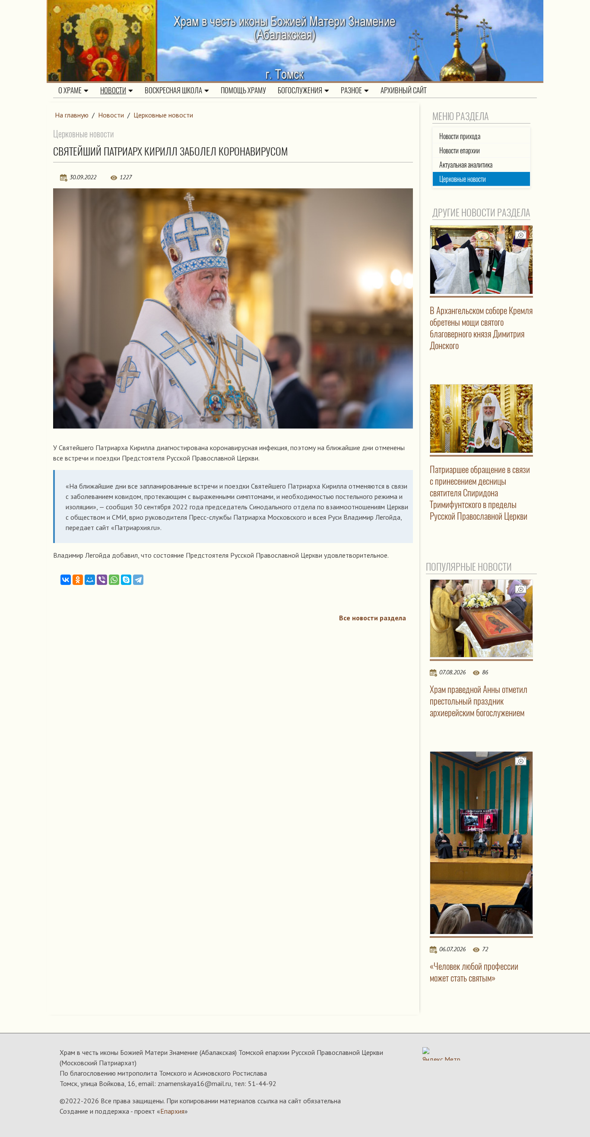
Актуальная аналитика (465, 164)
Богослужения (300, 90)
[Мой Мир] (90, 580)
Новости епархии (459, 150)
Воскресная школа (173, 90)
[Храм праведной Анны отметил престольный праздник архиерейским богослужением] (481, 618)
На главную (72, 115)
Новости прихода (459, 136)
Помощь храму (243, 90)
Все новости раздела (372, 617)
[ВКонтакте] (65, 580)
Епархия (172, 1111)
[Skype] (126, 580)
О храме (70, 90)
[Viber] (102, 580)
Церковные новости (163, 115)
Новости (113, 90)
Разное (351, 90)
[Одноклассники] (78, 580)
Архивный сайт (404, 90)
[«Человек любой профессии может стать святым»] (481, 843)
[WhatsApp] (114, 580)
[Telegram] (138, 580)
